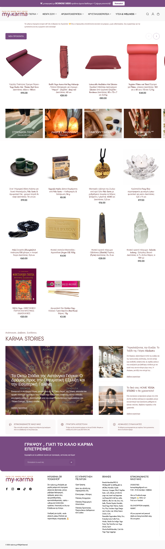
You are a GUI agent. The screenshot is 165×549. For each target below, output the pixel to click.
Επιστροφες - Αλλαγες (83, 494)
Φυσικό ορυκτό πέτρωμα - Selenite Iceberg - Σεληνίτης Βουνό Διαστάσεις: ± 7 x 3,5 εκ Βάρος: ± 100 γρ (141, 253)
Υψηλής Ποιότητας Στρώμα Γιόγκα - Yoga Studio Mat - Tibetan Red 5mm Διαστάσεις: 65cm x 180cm (24, 87)
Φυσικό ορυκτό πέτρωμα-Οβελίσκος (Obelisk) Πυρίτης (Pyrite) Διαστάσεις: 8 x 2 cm (102, 252)
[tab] (16, 36)
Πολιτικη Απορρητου (82, 498)
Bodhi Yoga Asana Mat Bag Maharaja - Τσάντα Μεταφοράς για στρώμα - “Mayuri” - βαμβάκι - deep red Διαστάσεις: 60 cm (63, 88)
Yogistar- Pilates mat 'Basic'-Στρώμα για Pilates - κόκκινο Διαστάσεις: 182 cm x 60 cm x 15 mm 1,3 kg (143, 87)
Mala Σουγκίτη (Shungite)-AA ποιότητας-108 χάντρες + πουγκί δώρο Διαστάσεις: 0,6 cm (24, 252)
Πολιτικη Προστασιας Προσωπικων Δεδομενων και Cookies (85, 510)
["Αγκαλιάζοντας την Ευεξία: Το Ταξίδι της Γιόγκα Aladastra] (111, 362)
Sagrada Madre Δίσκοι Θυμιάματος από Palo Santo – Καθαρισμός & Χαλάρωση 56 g (62, 191)
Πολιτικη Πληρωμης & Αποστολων (83, 503)
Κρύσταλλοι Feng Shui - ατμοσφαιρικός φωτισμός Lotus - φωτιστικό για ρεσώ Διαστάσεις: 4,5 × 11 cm (141, 192)
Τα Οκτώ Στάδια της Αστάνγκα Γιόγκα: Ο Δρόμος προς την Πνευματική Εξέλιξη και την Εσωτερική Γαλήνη (48, 380)
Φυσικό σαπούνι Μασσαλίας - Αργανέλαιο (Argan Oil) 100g (62, 251)
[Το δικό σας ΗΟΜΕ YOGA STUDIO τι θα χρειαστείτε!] (111, 400)
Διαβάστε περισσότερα (19, 408)
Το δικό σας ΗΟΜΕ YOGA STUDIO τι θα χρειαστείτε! (140, 389)
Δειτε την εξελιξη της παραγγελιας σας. (82, 489)
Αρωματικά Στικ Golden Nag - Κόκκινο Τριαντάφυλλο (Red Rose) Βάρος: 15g (63, 311)
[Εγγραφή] (71, 462)
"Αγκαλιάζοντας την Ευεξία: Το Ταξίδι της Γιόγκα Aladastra (143, 349)
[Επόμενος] (156, 36)
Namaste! (119, 3)
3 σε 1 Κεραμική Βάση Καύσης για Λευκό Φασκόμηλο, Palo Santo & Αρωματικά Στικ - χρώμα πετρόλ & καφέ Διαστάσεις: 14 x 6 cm (23, 192)
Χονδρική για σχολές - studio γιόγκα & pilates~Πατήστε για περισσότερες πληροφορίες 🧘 (58, 516)
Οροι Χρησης (80, 484)
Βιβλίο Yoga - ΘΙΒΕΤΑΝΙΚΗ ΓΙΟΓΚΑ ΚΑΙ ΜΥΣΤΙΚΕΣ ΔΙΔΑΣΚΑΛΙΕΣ (23, 311)
